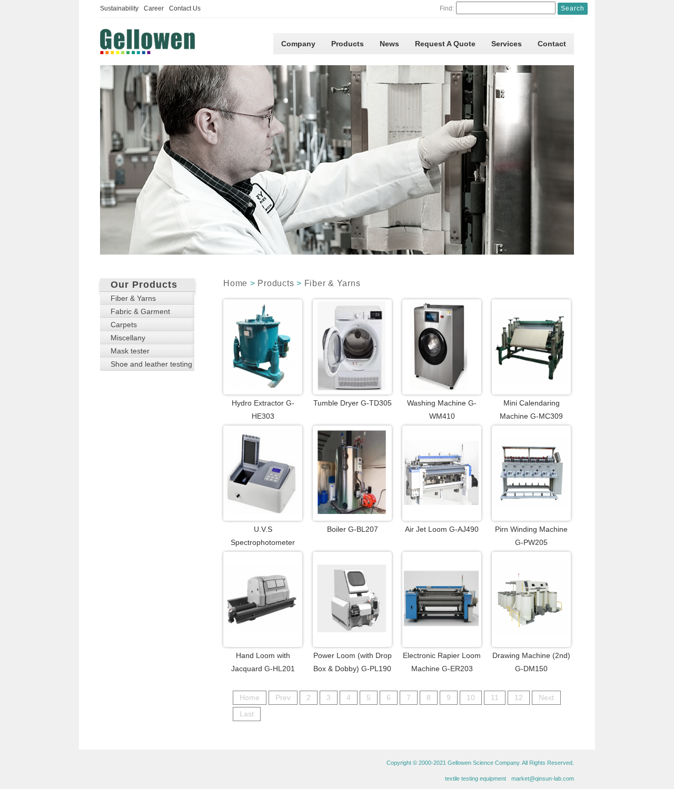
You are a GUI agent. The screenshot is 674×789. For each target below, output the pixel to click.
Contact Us (185, 8)
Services (506, 43)
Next (546, 697)
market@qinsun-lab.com (542, 778)
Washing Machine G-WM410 (442, 409)
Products (347, 43)
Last (247, 714)
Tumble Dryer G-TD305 (352, 403)
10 (471, 697)
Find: (447, 8)
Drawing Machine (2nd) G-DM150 (531, 662)
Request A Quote (445, 43)
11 (495, 697)
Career (154, 8)
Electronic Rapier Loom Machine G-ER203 (442, 662)
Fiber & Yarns (332, 283)
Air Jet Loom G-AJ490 (442, 529)
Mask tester (130, 351)
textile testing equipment (475, 778)
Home (235, 283)
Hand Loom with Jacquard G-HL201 (263, 662)
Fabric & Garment (140, 311)
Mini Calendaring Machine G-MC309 (531, 409)
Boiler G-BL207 (352, 529)
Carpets (124, 324)
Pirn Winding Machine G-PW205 (531, 536)
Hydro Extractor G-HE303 (263, 409)
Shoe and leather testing (151, 364)
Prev (283, 697)
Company (298, 43)
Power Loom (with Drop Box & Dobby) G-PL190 (352, 662)
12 (518, 697)
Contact (552, 43)
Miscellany (128, 337)
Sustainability (119, 8)
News (389, 43)
